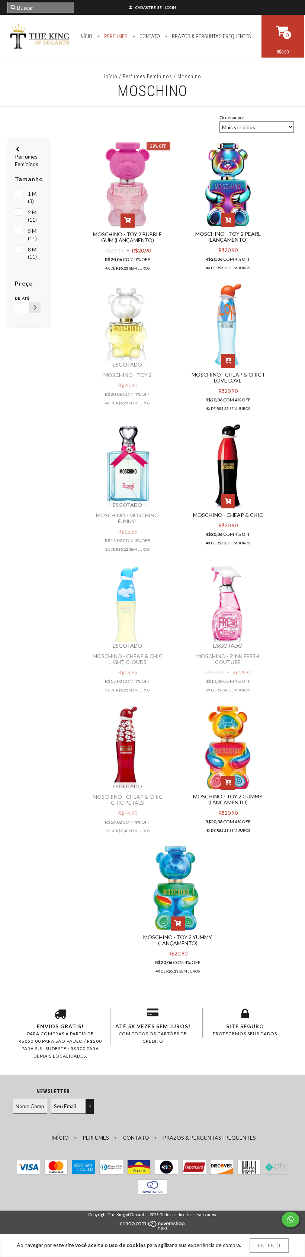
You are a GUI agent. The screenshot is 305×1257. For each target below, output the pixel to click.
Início (86, 36)
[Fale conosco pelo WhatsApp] (290, 1219)
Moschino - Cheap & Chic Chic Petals (128, 800)
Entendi (269, 1245)
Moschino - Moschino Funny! (127, 518)
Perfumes (115, 36)
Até (24, 298)
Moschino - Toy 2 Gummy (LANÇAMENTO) (228, 799)
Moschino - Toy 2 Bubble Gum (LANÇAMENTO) (127, 237)
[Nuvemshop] (152, 1228)
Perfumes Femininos (147, 76)
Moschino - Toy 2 (127, 375)
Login (170, 7)
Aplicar (35, 307)
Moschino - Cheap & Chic (228, 515)
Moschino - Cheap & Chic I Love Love (228, 377)
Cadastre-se (148, 7)
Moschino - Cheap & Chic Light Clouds (128, 659)
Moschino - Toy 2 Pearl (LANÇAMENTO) (228, 237)
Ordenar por (231, 117)
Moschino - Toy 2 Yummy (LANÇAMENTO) (177, 940)
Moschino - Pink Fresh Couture (227, 659)
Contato (149, 36)
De (17, 298)
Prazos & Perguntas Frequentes (211, 36)
